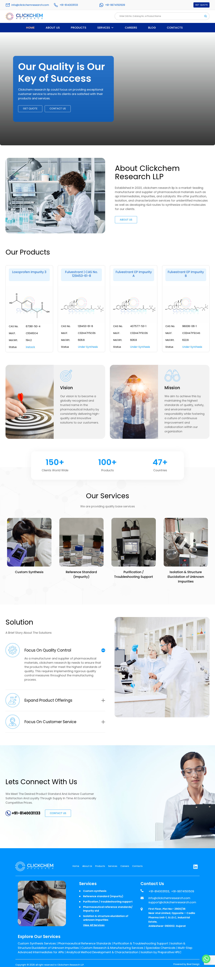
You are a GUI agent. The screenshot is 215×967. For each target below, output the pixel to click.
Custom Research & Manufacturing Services (112, 948)
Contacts (175, 28)
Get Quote (201, 4)
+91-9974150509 (115, 5)
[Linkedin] (195, 866)
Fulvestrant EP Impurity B (186, 274)
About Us (53, 28)
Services (103, 28)
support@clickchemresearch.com (172, 902)
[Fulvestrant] (81, 305)
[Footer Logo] (36, 866)
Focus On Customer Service (50, 721)
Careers (131, 28)
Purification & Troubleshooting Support (140, 943)
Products (78, 28)
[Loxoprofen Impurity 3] (29, 305)
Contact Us (58, 108)
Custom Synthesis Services (37, 943)
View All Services (94, 925)
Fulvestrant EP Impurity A (134, 274)
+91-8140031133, (159, 891)
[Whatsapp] (206, 959)
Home (30, 28)
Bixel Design (193, 964)
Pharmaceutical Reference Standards (84, 943)
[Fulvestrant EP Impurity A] (133, 305)
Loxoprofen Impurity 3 (29, 272)
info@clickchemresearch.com (30, 5)
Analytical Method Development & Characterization (102, 952)
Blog (152, 28)
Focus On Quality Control (47, 650)
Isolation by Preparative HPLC (161, 952)
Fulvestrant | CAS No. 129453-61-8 (81, 274)
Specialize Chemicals (160, 948)
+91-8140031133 (69, 5)
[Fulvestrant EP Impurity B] (185, 305)
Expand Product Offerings (48, 700)
